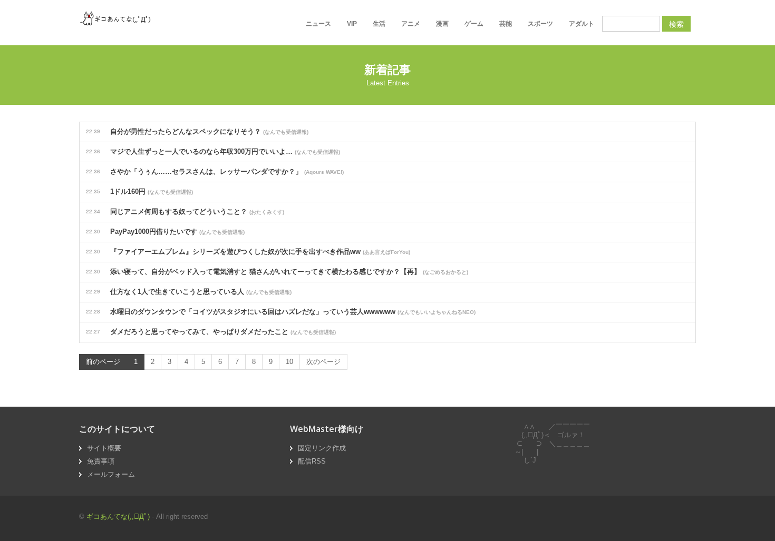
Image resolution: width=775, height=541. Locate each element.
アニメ (410, 23)
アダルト (581, 23)
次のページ (323, 362)
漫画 (442, 23)
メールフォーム (111, 474)
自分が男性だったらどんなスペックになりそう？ (197, 131)
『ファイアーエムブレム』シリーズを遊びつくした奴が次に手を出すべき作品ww (248, 251)
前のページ (103, 362)
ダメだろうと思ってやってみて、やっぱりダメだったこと (211, 332)
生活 (379, 23)
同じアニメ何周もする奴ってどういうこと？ (185, 211)
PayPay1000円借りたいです (165, 231)
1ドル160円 (139, 191)
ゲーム (473, 23)
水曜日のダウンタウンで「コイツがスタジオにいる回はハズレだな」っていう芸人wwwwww (281, 312)
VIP (352, 23)
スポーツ (540, 23)
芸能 (505, 23)
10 (289, 362)
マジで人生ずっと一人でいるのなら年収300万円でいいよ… (213, 151)
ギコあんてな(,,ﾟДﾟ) (118, 516)
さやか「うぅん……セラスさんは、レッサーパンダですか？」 (215, 171)
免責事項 (100, 461)
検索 (676, 23)
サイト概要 (104, 448)
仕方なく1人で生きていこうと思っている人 (189, 292)
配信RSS (312, 461)
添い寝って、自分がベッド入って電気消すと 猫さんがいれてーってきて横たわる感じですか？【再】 (277, 272)
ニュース (318, 23)
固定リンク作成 (322, 448)
